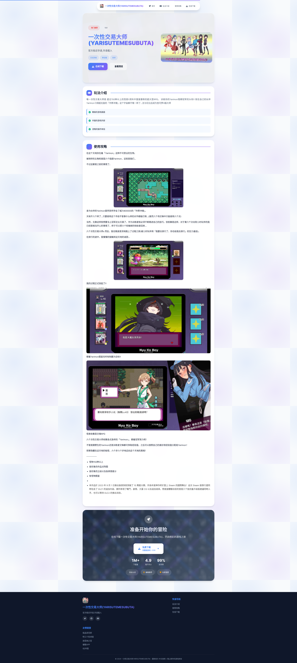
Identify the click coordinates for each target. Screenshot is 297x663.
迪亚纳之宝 (87, 641)
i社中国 (86, 648)
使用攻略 (176, 608)
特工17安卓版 (88, 637)
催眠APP (86, 644)
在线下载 (176, 612)
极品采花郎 (87, 633)
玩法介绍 (176, 604)
